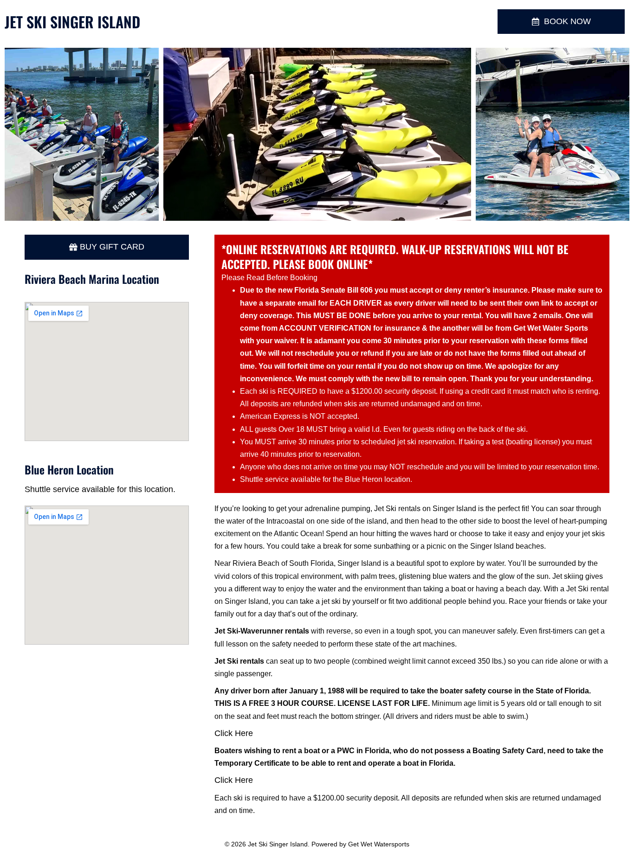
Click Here (233, 733)
